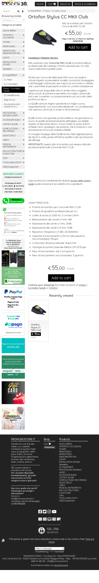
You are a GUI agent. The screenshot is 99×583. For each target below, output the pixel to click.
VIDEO (6, 140)
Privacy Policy (49, 447)
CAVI (5, 158)
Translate (59, 551)
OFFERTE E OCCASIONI (8, 36)
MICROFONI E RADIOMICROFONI (11, 51)
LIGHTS (6, 57)
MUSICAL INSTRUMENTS (9, 145)
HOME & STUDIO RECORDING (10, 129)
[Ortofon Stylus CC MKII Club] (44, 38)
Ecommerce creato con (49, 565)
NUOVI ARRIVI (9, 30)
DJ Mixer (8, 79)
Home (40, 4)
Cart (50, 4)
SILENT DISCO (9, 135)
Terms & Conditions (85, 4)
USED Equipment (11, 167)
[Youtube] (54, 512)
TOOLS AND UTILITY (12, 162)
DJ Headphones (11, 95)
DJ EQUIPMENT (34, 11)
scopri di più (78, 41)
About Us (65, 4)
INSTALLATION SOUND (9, 63)
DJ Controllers (11, 84)
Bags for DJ (9, 99)
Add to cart (78, 47)
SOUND (6, 42)
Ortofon (53, 287)
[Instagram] (49, 512)
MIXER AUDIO (9, 46)
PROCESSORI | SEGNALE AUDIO (10, 114)
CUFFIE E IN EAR (10, 124)
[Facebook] (40, 512)
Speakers (7, 69)
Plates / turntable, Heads (55, 11)
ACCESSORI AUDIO (11, 120)
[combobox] (13, 20)
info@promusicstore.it (21, 498)
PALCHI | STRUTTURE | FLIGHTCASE (13, 152)
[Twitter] (44, 512)
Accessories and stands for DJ (12, 105)
